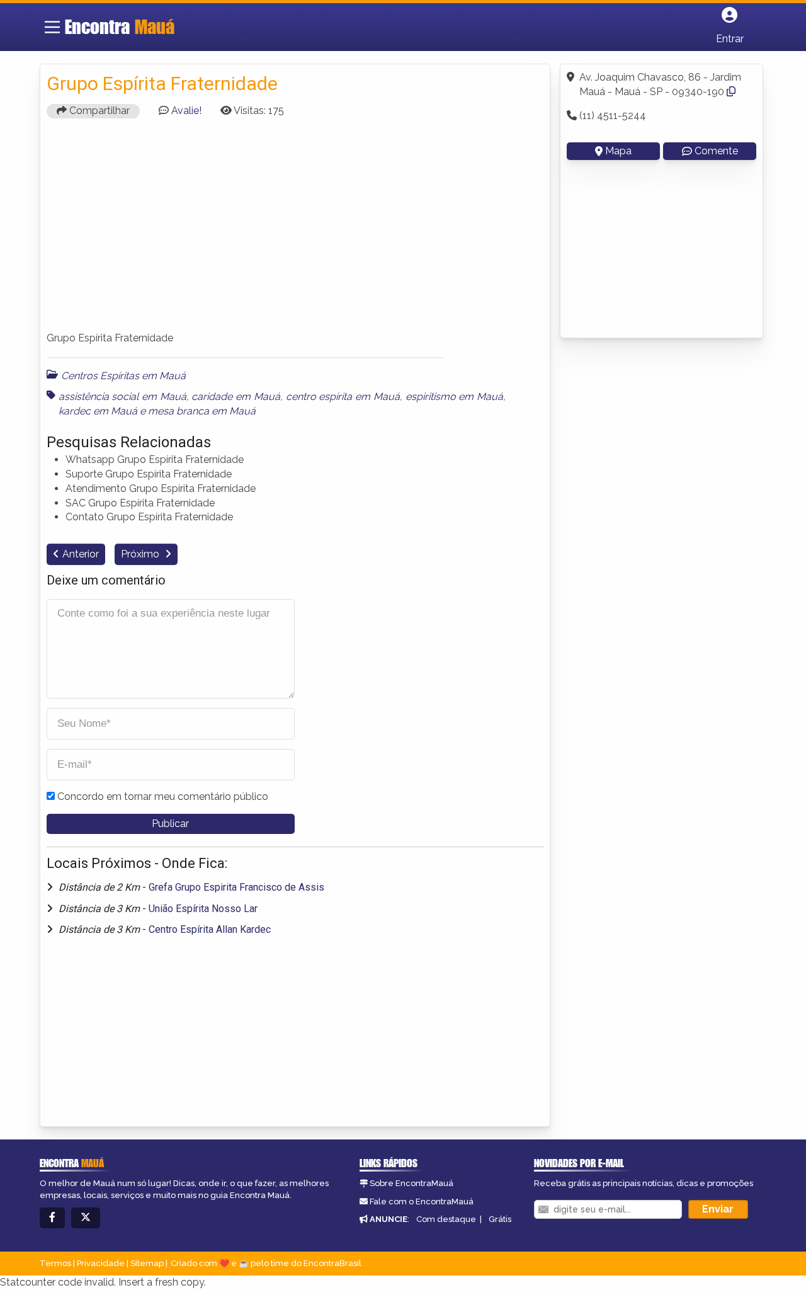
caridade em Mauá (235, 396)
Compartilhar (98, 111)
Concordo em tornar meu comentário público (162, 796)
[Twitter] (85, 1217)
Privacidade (101, 1263)
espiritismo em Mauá (454, 396)
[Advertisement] (295, 230)
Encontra (119, 26)
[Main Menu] (52, 27)
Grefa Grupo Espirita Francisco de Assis (236, 887)
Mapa (618, 151)
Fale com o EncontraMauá (422, 1201)
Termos (55, 1263)
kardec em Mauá (98, 411)
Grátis (500, 1219)
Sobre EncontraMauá (411, 1183)
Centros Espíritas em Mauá (123, 376)
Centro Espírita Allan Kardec (210, 929)
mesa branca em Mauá (202, 411)
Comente (716, 151)
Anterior (80, 554)
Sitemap (147, 1263)
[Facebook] (52, 1217)
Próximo (141, 554)
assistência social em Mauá (122, 396)
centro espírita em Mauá (343, 396)
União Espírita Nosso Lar (203, 909)
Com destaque (446, 1219)
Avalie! (186, 111)
